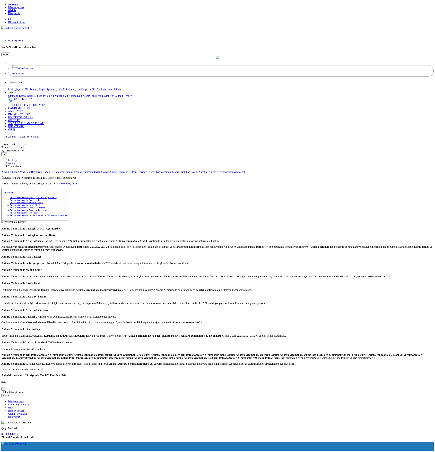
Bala (28, 171)
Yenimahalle (240, 171)
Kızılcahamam (164, 171)
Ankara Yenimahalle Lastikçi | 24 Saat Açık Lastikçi (33, 197)
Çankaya (59, 171)
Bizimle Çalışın (16, 22)
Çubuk (69, 171)
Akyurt (5, 171)
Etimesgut (88, 171)
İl (2, 147)
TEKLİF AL (27, 98)
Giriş (10, 19)
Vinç (73, 89)
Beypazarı (37, 171)
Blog (10, 407)
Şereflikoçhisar (225, 171)
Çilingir (41, 89)
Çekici (21, 89)
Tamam (6, 395)
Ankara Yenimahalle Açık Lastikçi (25, 200)
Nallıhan (186, 171)
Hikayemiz (14, 13)
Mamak (176, 171)
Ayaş (22, 171)
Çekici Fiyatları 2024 (57, 95)
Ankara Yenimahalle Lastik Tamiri (25, 205)
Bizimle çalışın (16, 401)
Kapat (5, 54)
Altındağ (14, 171)
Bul (4, 154)
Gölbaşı (105, 171)
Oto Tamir (31, 89)
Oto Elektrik (114, 89)
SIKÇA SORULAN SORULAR (26, 123)
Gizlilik (12, 10)
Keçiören (150, 171)
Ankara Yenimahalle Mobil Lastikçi (26, 202)
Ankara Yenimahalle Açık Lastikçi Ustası (28, 210)
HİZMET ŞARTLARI (20, 117)
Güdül (114, 171)
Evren (97, 171)
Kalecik (133, 171)
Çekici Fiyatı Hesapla (19, 404)
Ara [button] (5, 136)
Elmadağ (78, 171)
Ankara (12, 163)
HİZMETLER (16, 82)
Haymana (123, 171)
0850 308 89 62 (9, 434)
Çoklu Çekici (63, 89)
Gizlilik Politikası (17, 413)
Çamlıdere (48, 171)
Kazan (141, 171)
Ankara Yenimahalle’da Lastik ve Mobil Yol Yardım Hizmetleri (39, 215)
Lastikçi (12, 89)
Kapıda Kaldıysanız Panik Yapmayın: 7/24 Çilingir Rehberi (100, 95)
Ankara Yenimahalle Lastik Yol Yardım (28, 208)
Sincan (213, 171)
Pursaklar (203, 171)
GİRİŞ (11, 129)
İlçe (3, 150)
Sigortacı (51, 89)
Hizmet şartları (16, 7)
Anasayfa (13, 4)
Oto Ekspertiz (84, 89)
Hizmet (5, 144)
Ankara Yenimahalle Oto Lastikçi (25, 213)
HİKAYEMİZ (16, 126)
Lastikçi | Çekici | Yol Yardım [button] (23, 136)
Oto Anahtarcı (100, 89)
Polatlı (194, 171)
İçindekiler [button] (8, 193)
